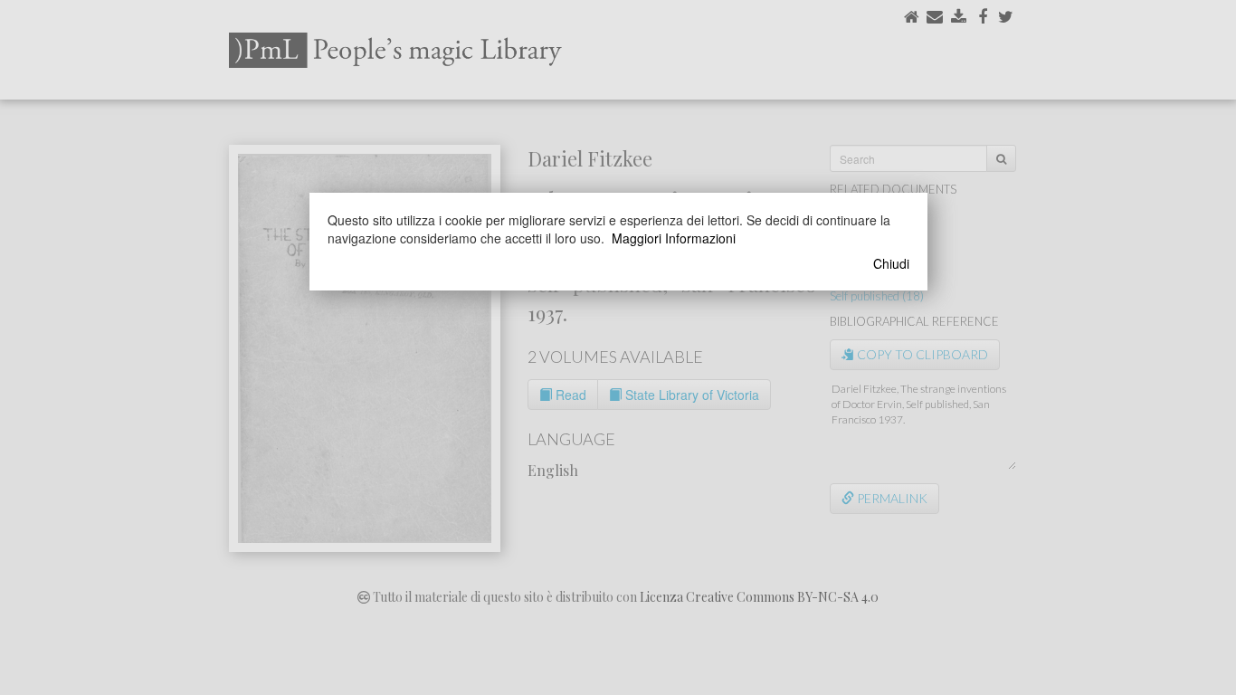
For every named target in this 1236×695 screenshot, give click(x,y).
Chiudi (891, 263)
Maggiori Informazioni (674, 238)
